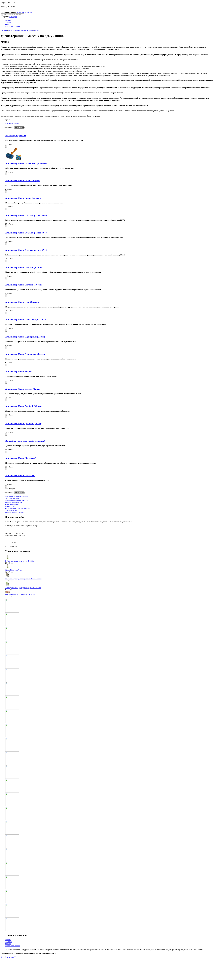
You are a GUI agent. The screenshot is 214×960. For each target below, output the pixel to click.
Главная (8, 20)
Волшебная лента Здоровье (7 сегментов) (25, 441)
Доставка (8, 22)
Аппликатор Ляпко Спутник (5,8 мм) (23, 285)
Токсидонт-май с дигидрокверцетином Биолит (23, 588)
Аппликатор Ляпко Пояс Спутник (22, 302)
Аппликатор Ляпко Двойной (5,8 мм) (23, 423)
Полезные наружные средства (16, 500)
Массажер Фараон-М (15, 135)
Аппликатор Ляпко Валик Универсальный (26, 163)
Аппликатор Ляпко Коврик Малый (22, 389)
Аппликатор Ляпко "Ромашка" (20, 458)
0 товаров (13, 17)
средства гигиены (12, 504)
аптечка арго (10, 506)
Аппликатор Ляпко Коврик (18, 371)
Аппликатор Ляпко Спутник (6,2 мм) (23, 267)
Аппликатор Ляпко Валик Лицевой (22, 180)
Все (6, 124)
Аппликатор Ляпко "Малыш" (20, 475)
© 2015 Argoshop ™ (8, 957)
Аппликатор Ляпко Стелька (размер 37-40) (26, 250)
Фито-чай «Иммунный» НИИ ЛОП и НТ (21, 594)
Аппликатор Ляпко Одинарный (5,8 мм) (25, 354)
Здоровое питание (12, 498)
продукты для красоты (14, 502)
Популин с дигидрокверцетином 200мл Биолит (23, 579)
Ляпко (36, 30)
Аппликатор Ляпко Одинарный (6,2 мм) (25, 337)
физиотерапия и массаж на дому (20, 30)
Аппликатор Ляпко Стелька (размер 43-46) (26, 215)
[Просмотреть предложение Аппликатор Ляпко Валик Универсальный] (13, 159)
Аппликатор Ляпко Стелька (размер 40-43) (26, 233)
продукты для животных (14, 512)
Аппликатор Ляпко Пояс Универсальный (25, 319)
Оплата (8, 24)
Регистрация (27, 12)
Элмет (16, 124)
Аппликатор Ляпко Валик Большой (23, 198)
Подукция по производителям (16, 496)
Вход (19, 12)
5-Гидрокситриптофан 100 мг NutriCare (20, 561)
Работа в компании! (12, 26)
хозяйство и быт (11, 510)
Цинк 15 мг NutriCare (13, 570)
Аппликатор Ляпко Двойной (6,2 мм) (23, 406)
